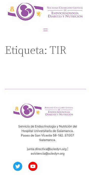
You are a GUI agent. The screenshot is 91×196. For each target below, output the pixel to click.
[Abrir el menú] (45, 30)
